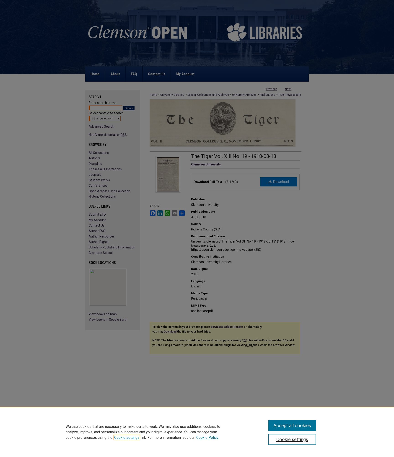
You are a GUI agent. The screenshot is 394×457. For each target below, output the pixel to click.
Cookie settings (127, 437)
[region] (197, 432)
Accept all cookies (292, 425)
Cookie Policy (207, 437)
